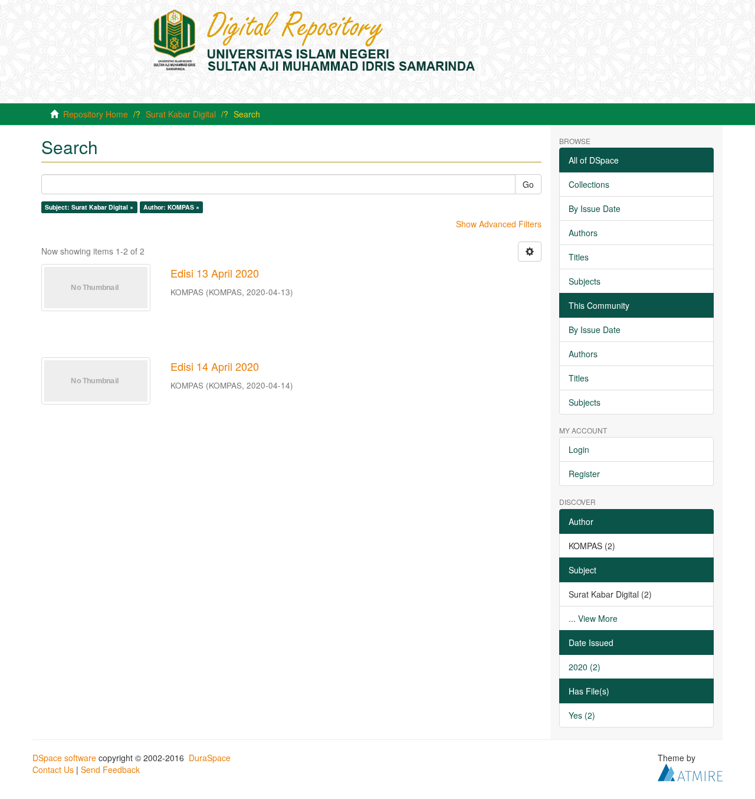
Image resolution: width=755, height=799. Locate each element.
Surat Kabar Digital (181, 114)
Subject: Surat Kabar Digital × (89, 207)
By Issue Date (595, 208)
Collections (589, 184)
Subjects (584, 281)
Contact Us (53, 769)
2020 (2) (584, 667)
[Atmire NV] (690, 771)
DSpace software (64, 758)
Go (528, 184)
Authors (583, 233)
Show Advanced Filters (498, 224)
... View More (593, 618)
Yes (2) (582, 715)
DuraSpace (210, 758)
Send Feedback (110, 769)
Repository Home (95, 114)
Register (584, 474)
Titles (579, 257)
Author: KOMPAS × (171, 207)
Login (579, 449)
